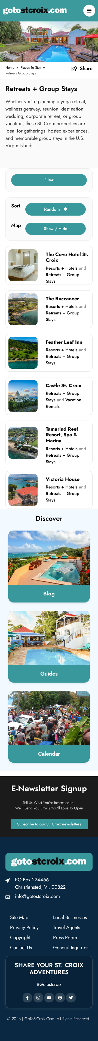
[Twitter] (71, 997)
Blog (49, 594)
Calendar (49, 754)
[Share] (74, 68)
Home (9, 67)
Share (86, 68)
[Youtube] (49, 997)
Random (52, 209)
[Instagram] (38, 997)
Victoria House (62, 479)
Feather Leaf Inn (64, 342)
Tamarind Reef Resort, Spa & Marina (62, 434)
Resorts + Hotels (62, 268)
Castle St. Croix (63, 385)
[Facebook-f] (27, 997)
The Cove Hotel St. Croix (67, 257)
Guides (49, 674)
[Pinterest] (60, 997)
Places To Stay (30, 67)
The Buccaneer (62, 298)
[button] (49, 180)
